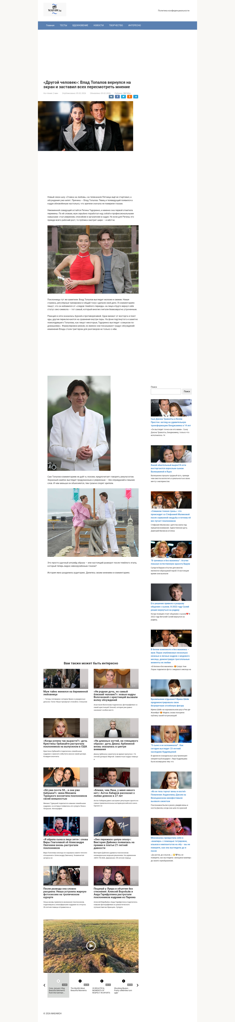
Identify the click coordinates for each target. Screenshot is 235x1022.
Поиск (154, 387)
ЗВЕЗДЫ (127, 93)
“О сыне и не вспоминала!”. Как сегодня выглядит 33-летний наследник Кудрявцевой (167, 748)
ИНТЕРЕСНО (134, 25)
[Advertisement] (117, 53)
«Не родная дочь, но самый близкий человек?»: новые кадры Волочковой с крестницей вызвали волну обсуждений (116, 696)
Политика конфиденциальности (173, 10)
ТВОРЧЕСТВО (116, 25)
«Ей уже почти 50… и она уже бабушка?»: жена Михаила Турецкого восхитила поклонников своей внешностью (65, 794)
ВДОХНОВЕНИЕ (80, 25)
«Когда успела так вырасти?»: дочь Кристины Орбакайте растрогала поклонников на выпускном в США (65, 743)
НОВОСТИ (99, 25)
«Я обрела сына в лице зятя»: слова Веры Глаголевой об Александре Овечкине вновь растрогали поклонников (65, 844)
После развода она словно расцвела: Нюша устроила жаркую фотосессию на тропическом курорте (64, 893)
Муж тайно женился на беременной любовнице (65, 693)
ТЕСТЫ (63, 25)
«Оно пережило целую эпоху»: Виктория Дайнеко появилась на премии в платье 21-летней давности (114, 844)
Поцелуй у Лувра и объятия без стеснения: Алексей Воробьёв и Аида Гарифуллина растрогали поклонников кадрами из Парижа (114, 893)
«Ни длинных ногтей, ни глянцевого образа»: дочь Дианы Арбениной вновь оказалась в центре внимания (116, 745)
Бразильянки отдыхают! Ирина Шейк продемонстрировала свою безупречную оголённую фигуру (170, 702)
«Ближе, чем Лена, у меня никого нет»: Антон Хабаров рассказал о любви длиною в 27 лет (114, 793)
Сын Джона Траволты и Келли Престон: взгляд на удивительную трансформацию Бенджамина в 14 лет (171, 422)
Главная (50, 25)
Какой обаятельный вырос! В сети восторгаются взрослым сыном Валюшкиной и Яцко (168, 468)
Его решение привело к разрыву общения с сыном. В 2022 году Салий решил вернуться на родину (170, 606)
